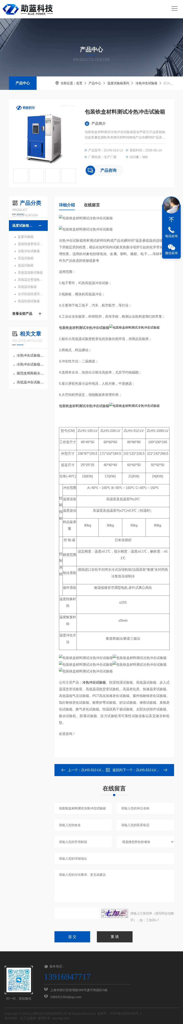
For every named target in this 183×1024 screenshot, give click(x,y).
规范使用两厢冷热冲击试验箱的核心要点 (30, 373)
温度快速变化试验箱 (30, 244)
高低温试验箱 (27, 287)
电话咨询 (171, 236)
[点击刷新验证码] (114, 913)
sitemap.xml (60, 1018)
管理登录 (44, 1018)
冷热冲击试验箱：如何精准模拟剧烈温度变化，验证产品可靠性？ (30, 355)
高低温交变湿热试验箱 (30, 279)
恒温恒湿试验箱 (29, 301)
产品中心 (23, 83)
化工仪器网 (28, 1018)
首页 (79, 83)
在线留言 (92, 205)
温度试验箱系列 (118, 83)
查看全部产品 (22, 313)
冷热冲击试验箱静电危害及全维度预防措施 (30, 364)
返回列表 (117, 771)
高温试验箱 (25, 258)
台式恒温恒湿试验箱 (30, 294)
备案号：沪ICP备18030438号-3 (119, 1013)
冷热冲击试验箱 (146, 83)
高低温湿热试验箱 (30, 272)
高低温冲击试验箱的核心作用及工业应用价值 (30, 382)
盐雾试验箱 (25, 237)
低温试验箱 (25, 265)
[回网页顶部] (171, 219)
